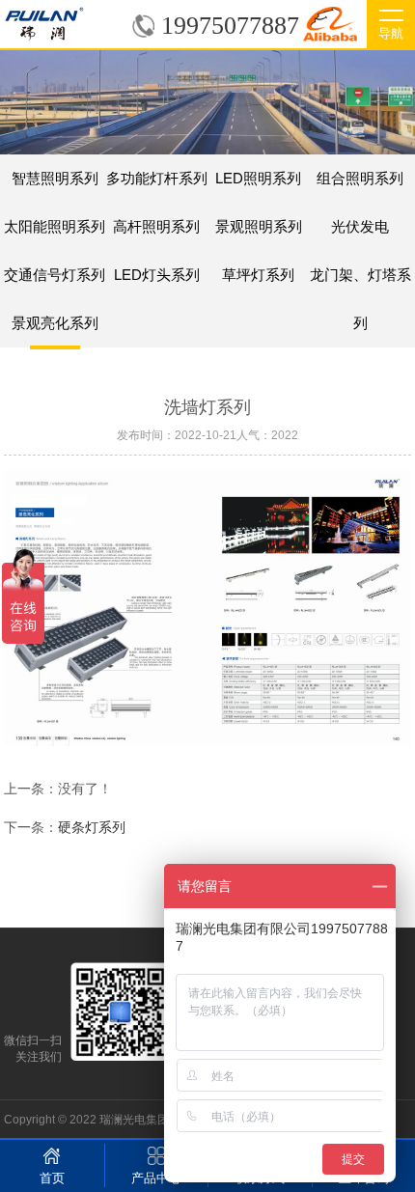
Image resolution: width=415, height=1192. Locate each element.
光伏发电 (360, 226)
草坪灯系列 (258, 274)
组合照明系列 (360, 178)
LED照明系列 (258, 178)
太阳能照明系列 (54, 226)
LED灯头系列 (157, 274)
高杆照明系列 (156, 226)
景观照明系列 (258, 226)
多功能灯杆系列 (157, 178)
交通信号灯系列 (54, 274)
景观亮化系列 (55, 323)
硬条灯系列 (91, 827)
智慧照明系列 (55, 178)
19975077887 (230, 26)
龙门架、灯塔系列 (360, 282)
